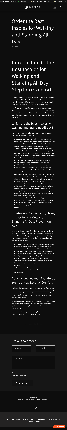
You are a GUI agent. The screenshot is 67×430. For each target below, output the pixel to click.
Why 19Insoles (30, 399)
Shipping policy (34, 421)
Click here (15, 312)
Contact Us (45, 399)
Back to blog (35, 324)
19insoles (16, 419)
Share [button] (16, 54)
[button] (5, 7)
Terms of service (54, 419)
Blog (38, 399)
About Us (20, 399)
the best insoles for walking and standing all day (35, 290)
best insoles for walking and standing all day (29, 110)
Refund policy (28, 419)
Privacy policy (40, 419)
